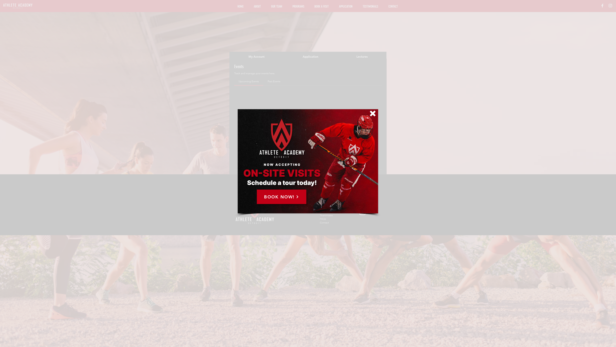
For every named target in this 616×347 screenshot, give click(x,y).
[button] (373, 113)
